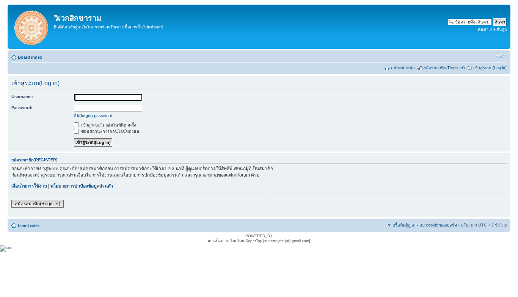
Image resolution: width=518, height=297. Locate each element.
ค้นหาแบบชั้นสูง (492, 29)
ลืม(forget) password (93, 115)
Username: (22, 96)
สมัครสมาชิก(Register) (444, 68)
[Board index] (31, 26)
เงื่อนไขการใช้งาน (29, 186)
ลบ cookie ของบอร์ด (438, 225)
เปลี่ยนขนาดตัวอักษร (501, 55)
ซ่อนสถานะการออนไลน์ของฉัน (110, 131)
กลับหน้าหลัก (403, 68)
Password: (22, 107)
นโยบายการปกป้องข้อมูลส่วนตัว (81, 186)
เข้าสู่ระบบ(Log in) (490, 68)
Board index (30, 57)
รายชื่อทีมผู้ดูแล (402, 225)
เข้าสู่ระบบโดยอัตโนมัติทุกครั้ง (108, 125)
